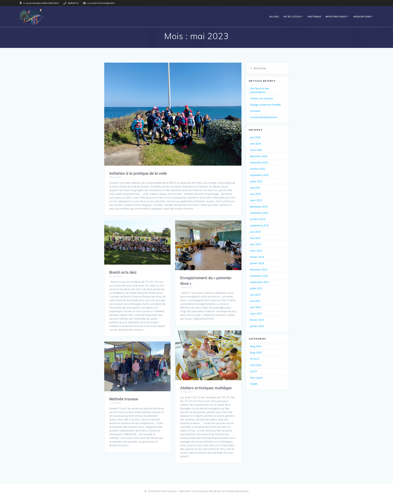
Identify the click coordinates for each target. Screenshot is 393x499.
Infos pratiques (335, 16)
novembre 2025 (259, 162)
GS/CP (253, 371)
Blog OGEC (256, 352)
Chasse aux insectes (261, 98)
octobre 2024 (257, 219)
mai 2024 (255, 238)
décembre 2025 (258, 156)
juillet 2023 (256, 288)
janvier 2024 (257, 263)
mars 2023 (256, 313)
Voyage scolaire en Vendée (265, 104)
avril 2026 (255, 143)
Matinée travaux (123, 399)
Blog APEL (256, 346)
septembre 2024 (259, 225)
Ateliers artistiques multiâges (206, 388)
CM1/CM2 (255, 365)
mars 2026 (256, 150)
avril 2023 (255, 307)
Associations (362, 16)
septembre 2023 (259, 282)
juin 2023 (255, 294)
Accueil (274, 16)
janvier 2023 (257, 326)
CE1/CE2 (254, 359)
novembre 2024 (259, 213)
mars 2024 (256, 250)
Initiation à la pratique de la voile (138, 173)
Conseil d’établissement (263, 117)
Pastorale (314, 16)
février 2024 (257, 257)
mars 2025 (256, 200)
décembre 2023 (258, 269)
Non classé (256, 377)
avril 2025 (255, 194)
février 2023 (257, 320)
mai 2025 (255, 187)
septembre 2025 (259, 175)
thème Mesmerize (238, 491)
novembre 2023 (259, 276)
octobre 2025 (257, 169)
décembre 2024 (258, 206)
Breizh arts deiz (123, 272)
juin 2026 (255, 137)
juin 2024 (255, 231)
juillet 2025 (256, 181)
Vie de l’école (292, 16)
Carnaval (255, 111)
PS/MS (253, 384)
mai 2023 (255, 301)
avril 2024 (255, 244)
